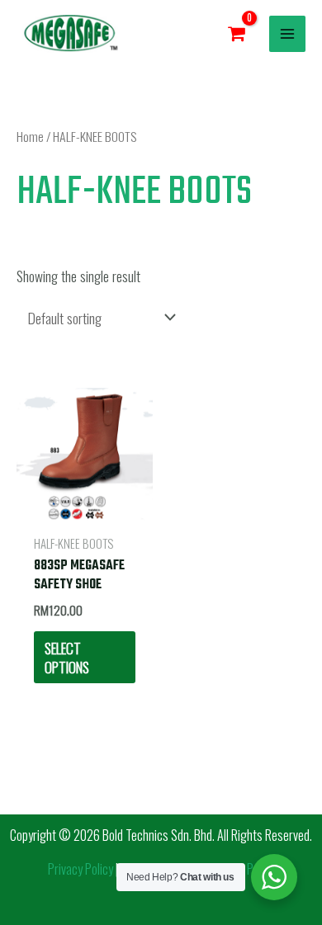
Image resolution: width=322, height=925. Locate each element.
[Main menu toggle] (287, 34)
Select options (67, 657)
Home (30, 136)
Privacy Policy (80, 868)
